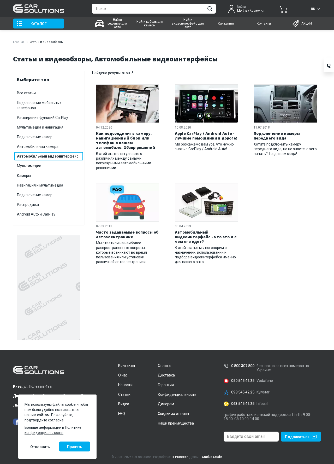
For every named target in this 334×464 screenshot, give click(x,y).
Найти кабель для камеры (149, 23)
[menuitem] (111, 23)
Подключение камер (34, 137)
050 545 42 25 (242, 381)
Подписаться (297, 437)
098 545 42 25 (242, 392)
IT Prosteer (180, 457)
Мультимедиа (29, 166)
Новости (125, 385)
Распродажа (28, 204)
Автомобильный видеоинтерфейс (48, 156)
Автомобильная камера (37, 146)
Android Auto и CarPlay (36, 214)
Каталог (39, 24)
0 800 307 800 (242, 366)
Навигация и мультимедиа (40, 185)
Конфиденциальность (177, 394)
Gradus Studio (212, 457)
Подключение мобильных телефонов (39, 105)
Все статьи (26, 93)
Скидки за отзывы (173, 413)
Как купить (226, 23)
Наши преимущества (176, 423)
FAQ (121, 413)
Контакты (264, 23)
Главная (19, 42)
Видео (123, 404)
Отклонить (40, 447)
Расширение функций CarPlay (42, 117)
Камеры (24, 175)
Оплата (164, 365)
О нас (123, 375)
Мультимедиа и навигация (40, 127)
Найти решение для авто (117, 23)
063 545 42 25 (242, 404)
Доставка (166, 375)
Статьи (124, 394)
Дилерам (166, 404)
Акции (306, 23)
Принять (74, 447)
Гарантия (166, 385)
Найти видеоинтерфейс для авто (188, 23)
